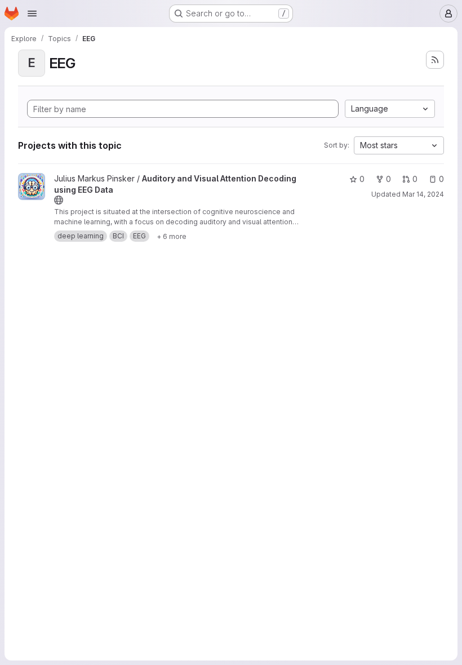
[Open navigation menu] (32, 14)
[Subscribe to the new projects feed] (435, 60)
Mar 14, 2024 (423, 194)
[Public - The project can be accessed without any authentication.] (58, 200)
